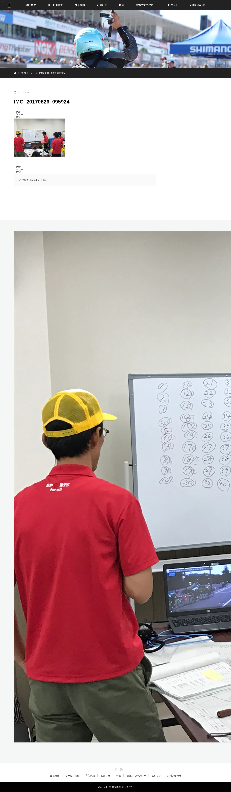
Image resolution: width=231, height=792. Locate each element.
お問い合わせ (197, 5)
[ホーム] (15, 69)
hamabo (34, 180)
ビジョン (173, 5)
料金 (121, 5)
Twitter (109, 768)
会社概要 (31, 5)
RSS (121, 768)
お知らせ (102, 5)
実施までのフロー (146, 5)
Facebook (115, 768)
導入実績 (80, 5)
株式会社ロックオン (122, 787)
